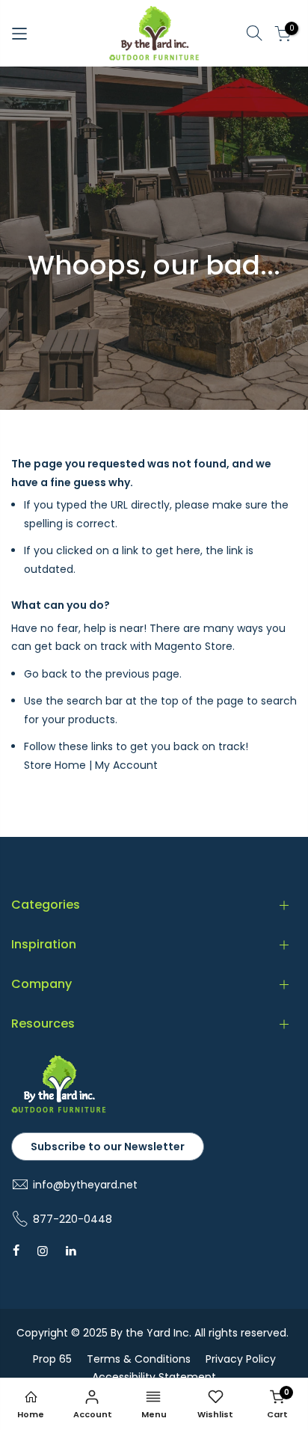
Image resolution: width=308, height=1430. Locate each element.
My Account (126, 765)
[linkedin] (71, 1250)
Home (30, 1414)
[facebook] (16, 1250)
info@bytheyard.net (85, 1184)
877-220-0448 (72, 1219)
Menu (154, 1414)
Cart (278, 1403)
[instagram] (42, 1250)
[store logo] (154, 33)
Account (92, 1414)
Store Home (55, 765)
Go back (45, 673)
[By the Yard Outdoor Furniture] (58, 1109)
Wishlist (215, 1414)
